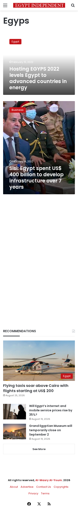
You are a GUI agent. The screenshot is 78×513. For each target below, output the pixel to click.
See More (39, 449)
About (14, 487)
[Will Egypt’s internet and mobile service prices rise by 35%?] (14, 411)
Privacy (33, 493)
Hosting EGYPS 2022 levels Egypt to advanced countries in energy (38, 78)
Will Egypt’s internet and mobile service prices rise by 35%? (50, 410)
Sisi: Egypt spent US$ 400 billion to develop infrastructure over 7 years (36, 177)
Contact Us (43, 487)
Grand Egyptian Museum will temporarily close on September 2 (50, 430)
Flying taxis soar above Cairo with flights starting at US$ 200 (35, 388)
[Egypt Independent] (39, 5)
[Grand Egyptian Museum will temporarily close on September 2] (14, 431)
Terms (45, 493)
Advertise (27, 487)
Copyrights (61, 487)
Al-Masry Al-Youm (48, 480)
